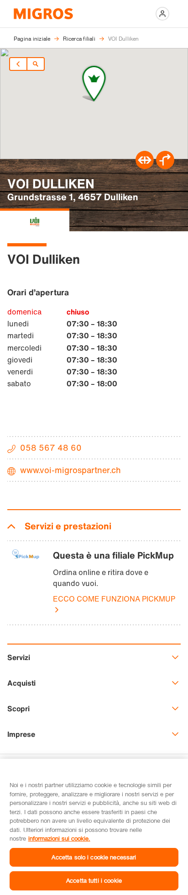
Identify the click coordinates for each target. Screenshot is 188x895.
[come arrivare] (165, 166)
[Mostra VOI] (35, 219)
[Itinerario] (145, 166)
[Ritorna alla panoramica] (35, 64)
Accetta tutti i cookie (94, 880)
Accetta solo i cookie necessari (94, 857)
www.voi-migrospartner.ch (70, 470)
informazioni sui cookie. (59, 838)
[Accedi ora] (162, 14)
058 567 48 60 (51, 447)
